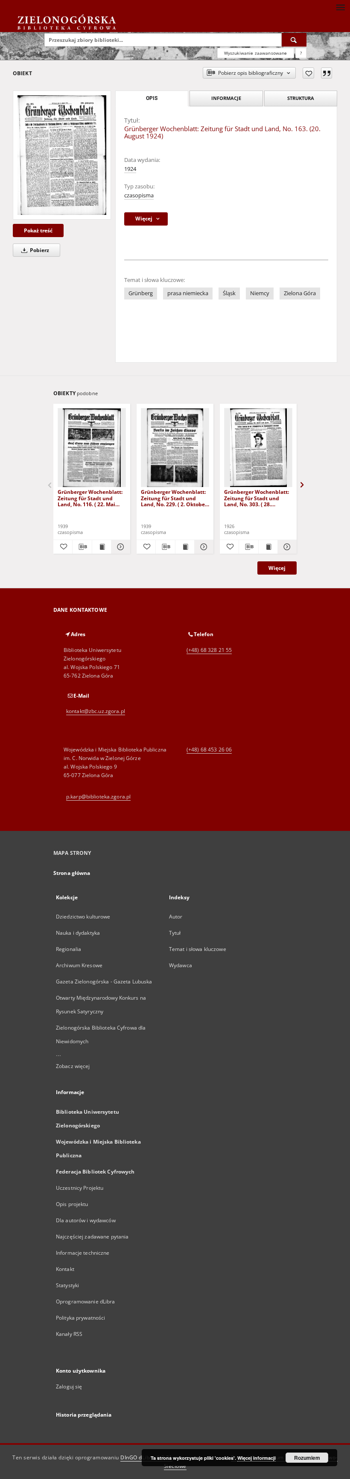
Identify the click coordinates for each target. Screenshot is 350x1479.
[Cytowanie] (326, 73)
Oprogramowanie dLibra (85, 1301)
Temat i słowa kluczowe (197, 949)
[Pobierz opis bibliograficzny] (82, 546)
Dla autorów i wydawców (86, 1220)
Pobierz (39, 250)
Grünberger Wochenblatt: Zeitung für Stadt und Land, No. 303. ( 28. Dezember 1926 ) (256, 498)
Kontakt (65, 1269)
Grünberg (140, 293)
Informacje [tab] (226, 98)
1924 (130, 169)
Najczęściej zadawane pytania (92, 1236)
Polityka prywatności (80, 1317)
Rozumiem (307, 1457)
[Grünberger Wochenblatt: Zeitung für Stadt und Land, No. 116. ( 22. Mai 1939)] (91, 447)
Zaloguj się (69, 1386)
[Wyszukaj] (294, 40)
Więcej (277, 568)
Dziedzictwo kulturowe (83, 916)
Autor (176, 916)
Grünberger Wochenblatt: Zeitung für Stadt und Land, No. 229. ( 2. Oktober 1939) (174, 498)
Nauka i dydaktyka (78, 932)
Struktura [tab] (300, 98)
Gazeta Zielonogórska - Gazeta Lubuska (104, 981)
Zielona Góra (300, 293)
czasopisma (139, 195)
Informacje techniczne (83, 1252)
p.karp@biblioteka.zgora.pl (98, 796)
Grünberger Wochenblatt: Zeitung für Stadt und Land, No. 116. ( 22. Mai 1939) (90, 498)
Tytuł (175, 932)
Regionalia (68, 949)
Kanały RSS (69, 1334)
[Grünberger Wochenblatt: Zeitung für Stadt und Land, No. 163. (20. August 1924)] (62, 154)
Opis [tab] (152, 98)
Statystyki (67, 1285)
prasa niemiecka (187, 293)
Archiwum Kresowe (79, 965)
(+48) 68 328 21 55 (209, 650)
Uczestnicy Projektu (79, 1187)
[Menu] (340, 7)
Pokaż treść (38, 230)
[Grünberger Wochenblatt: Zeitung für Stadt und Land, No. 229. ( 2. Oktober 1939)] (175, 447)
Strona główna (71, 873)
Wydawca (180, 965)
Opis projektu (72, 1204)
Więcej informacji (256, 1458)
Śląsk (229, 293)
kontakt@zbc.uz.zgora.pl (95, 711)
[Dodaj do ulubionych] (308, 73)
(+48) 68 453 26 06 (209, 749)
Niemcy (259, 293)
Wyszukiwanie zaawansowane (255, 53)
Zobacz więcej (73, 1066)
